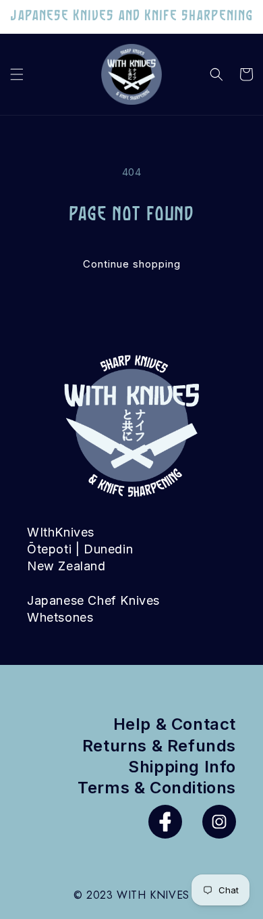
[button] (17, 74)
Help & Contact (174, 724)
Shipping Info (182, 766)
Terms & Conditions (157, 787)
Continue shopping (132, 263)
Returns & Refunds (159, 745)
